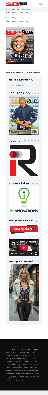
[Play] (12, 253)
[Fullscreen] (36, 253)
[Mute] (32, 253)
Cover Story (26, 9)
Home (8, 9)
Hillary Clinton (11, 12)
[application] (24, 247)
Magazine (16, 9)
